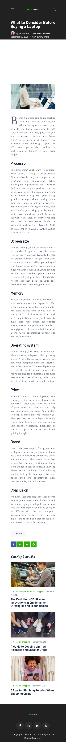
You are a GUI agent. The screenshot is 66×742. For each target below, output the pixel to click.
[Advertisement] (33, 62)
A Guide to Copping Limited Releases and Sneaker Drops (29, 648)
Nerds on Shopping (41, 33)
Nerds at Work (19, 591)
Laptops (18, 533)
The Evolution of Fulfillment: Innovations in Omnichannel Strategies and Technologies (29, 602)
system (14, 359)
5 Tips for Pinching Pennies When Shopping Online (32, 692)
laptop (32, 173)
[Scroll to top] (64, 740)
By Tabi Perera (23, 33)
